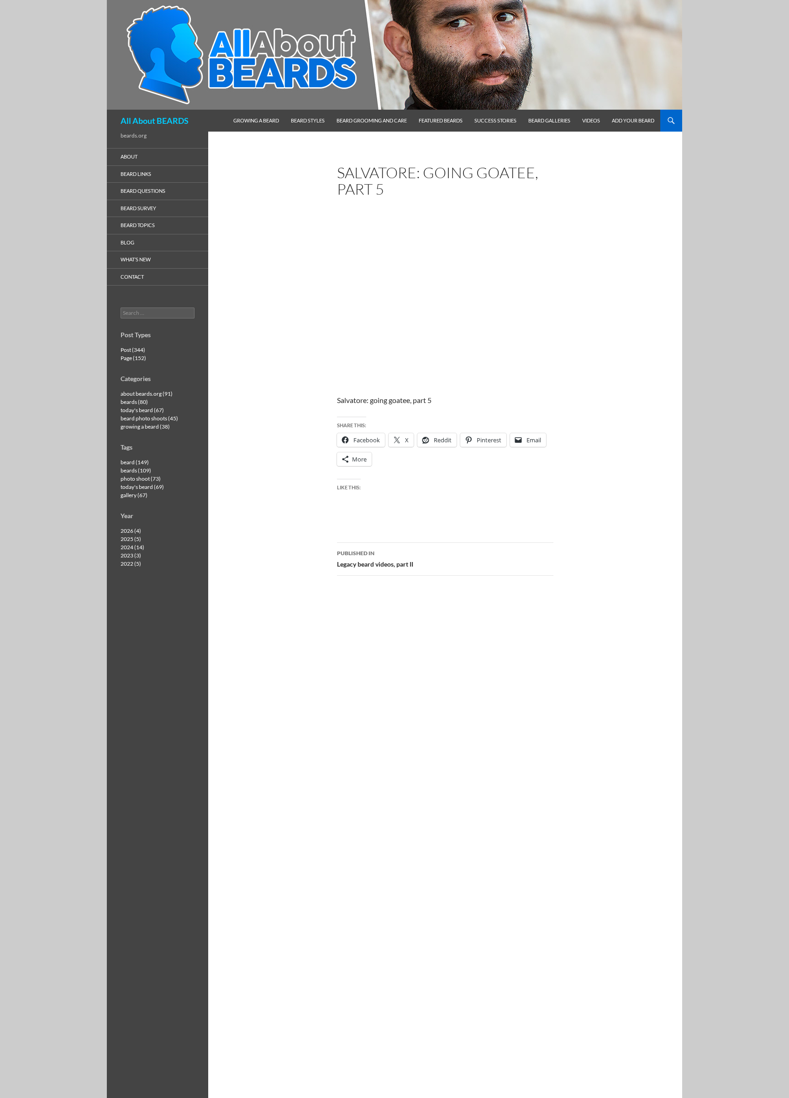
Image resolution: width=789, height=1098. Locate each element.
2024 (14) (132, 547)
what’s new (136, 259)
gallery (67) (134, 495)
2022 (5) (131, 563)
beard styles (308, 120)
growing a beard (256, 120)
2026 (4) (131, 530)
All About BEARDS (155, 121)
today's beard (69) (142, 486)
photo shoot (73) (141, 478)
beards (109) (136, 470)
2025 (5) (131, 539)
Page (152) (133, 358)
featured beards (441, 120)
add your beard (633, 120)
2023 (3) (131, 555)
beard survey (138, 208)
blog (127, 242)
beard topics (138, 225)
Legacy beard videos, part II (375, 559)
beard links (136, 174)
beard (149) (135, 462)
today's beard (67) (142, 410)
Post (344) (133, 349)
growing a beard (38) (145, 426)
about (129, 156)
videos (591, 120)
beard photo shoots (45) (149, 418)
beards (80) (134, 401)
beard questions (143, 191)
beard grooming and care (372, 120)
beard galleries (549, 120)
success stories (495, 120)
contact (132, 277)
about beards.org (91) (147, 393)
